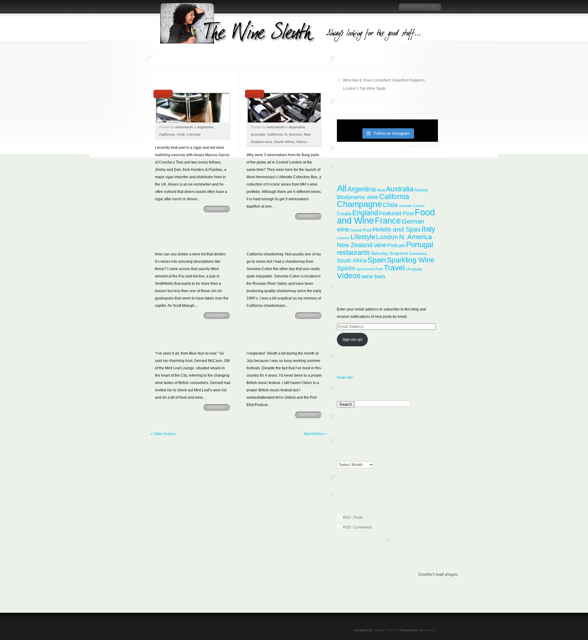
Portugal (419, 244)
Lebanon (343, 238)
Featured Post (396, 213)
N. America (293, 134)
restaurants (353, 252)
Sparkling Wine (411, 260)
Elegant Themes (385, 630)
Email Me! (345, 377)
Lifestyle (194, 134)
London (387, 236)
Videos (301, 142)
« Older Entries (163, 434)
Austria (421, 189)
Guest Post (360, 230)
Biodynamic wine (357, 197)
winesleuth (184, 127)
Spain (377, 260)
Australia (258, 134)
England (365, 213)
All (341, 188)
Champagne (359, 204)
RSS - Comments (357, 527)
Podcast (396, 245)
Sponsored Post (369, 269)
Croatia (344, 213)
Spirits (346, 268)
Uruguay (414, 269)
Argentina (205, 127)
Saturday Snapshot (389, 253)
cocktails (405, 206)
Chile (181, 134)
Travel (394, 268)
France (388, 220)
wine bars (373, 276)
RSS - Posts (353, 517)
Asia (381, 189)
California (167, 134)
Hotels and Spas (396, 229)
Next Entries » (315, 434)
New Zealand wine (361, 245)
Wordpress (427, 630)
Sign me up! (352, 339)
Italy (428, 229)
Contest (418, 206)
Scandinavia (418, 253)
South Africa (284, 142)
